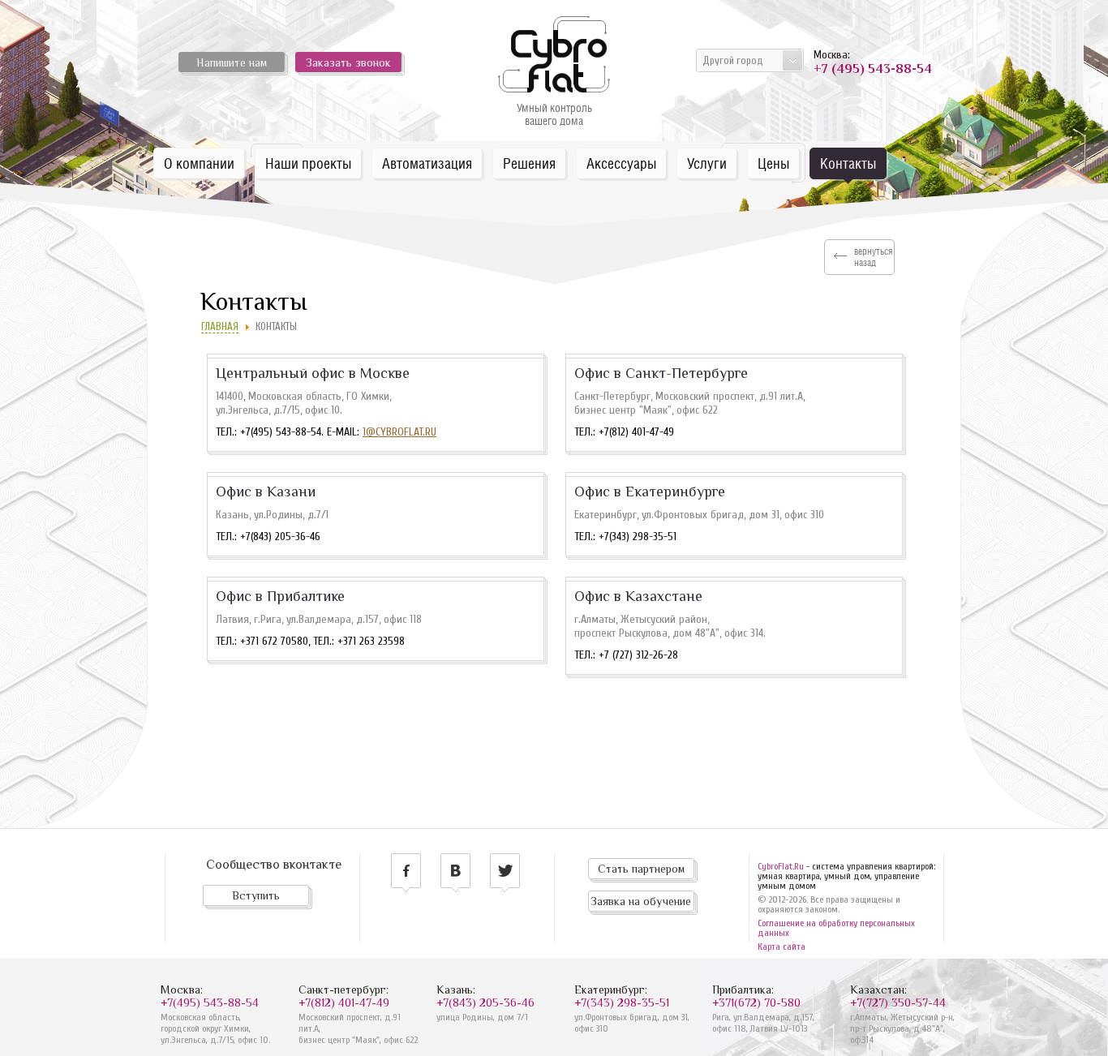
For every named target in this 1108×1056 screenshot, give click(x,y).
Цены (773, 163)
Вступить (256, 895)
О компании (199, 163)
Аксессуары (621, 163)
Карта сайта (781, 946)
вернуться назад (873, 257)
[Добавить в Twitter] (505, 872)
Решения (529, 163)
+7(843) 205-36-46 (485, 1002)
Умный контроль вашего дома (554, 114)
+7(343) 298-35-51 (621, 1002)
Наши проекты (308, 163)
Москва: (870, 62)
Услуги (707, 163)
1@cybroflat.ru (399, 432)
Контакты (848, 163)
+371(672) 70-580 (756, 1002)
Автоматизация (427, 163)
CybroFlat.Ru (781, 866)
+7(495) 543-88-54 (210, 1002)
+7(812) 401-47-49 (343, 1002)
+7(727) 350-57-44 (898, 1002)
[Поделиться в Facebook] (406, 872)
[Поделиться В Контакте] (455, 872)
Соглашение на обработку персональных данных (836, 927)
